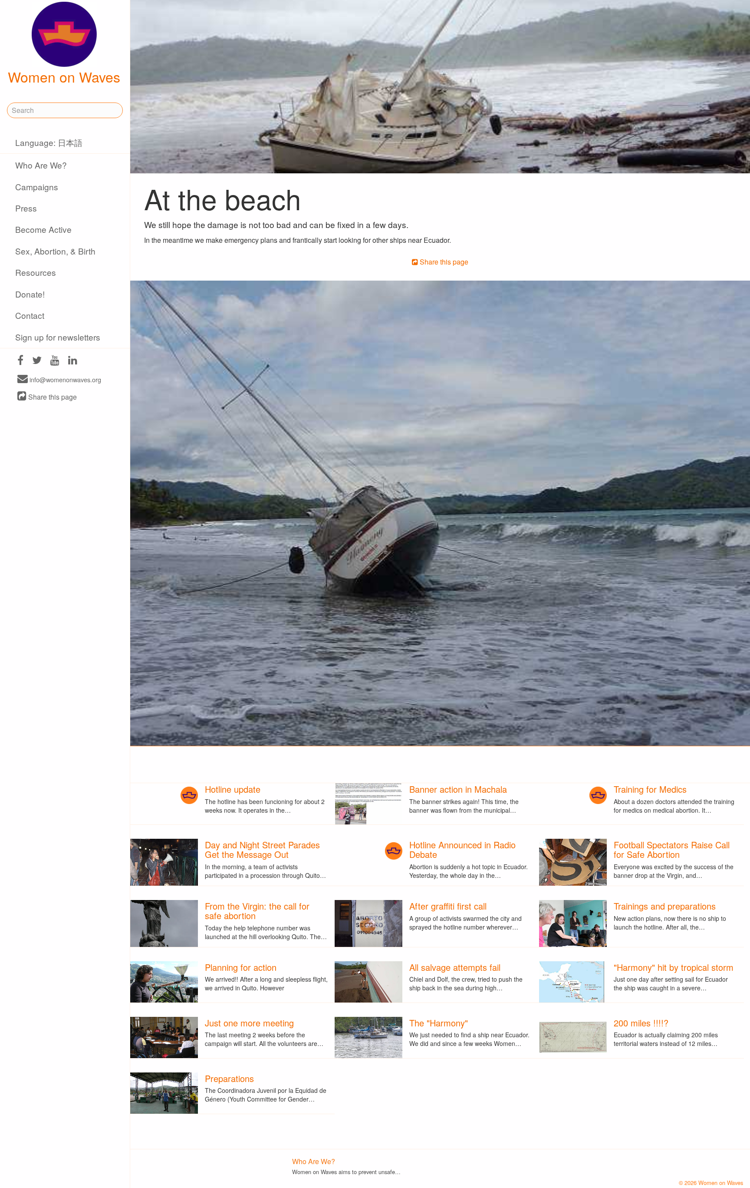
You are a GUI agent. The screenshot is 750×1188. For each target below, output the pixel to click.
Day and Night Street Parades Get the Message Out (262, 849)
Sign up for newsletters (57, 337)
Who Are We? (41, 165)
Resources (35, 272)
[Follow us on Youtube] (55, 361)
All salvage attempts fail (454, 967)
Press (26, 208)
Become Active (43, 229)
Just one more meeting (249, 1022)
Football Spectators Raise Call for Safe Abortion (672, 849)
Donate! (30, 294)
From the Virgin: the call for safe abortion (257, 911)
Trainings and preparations (665, 906)
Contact (29, 315)
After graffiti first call (448, 906)
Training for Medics (650, 789)
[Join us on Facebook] (20, 361)
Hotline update (232, 789)
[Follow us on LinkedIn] (73, 361)
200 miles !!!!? (641, 1022)
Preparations (229, 1078)
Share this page (51, 397)
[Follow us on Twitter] (37, 361)
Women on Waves (64, 76)
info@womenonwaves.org (64, 379)
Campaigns (36, 186)
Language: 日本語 (48, 142)
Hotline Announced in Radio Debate (462, 849)
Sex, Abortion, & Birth (55, 251)
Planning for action (240, 967)
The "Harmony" (438, 1022)
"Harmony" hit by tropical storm (674, 967)
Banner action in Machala (458, 789)
